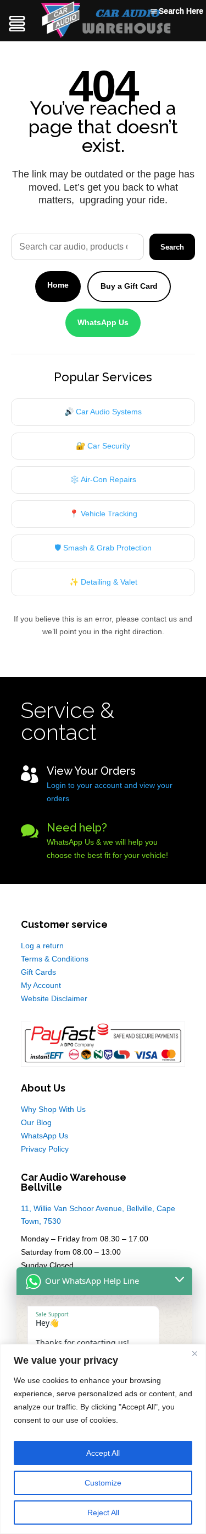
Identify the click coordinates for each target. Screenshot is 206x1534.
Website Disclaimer (54, 998)
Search (172, 247)
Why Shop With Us (53, 1109)
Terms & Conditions (54, 958)
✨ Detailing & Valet (103, 581)
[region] (103, 1439)
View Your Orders (91, 770)
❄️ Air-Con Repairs (103, 479)
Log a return (42, 945)
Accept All (103, 1453)
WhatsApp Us (103, 322)
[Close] (194, 1353)
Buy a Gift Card (129, 286)
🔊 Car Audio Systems (103, 411)
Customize (103, 1482)
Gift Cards (38, 972)
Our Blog (36, 1122)
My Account (41, 985)
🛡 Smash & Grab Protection (103, 547)
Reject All (103, 1512)
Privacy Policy (45, 1148)
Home (58, 284)
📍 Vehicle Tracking (103, 513)
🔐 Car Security (103, 445)
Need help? (77, 827)
